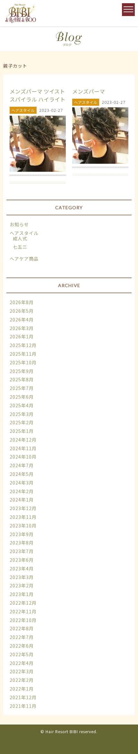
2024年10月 (23, 456)
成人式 (20, 238)
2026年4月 (22, 319)
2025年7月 (22, 388)
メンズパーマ (88, 91)
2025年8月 (22, 379)
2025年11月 (23, 354)
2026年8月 (22, 302)
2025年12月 (23, 345)
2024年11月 (23, 448)
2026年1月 (22, 336)
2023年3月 (22, 577)
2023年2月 (22, 585)
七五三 (20, 247)
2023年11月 (23, 517)
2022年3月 (22, 671)
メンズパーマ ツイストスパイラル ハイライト (37, 95)
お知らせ (19, 224)
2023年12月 (23, 508)
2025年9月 (22, 371)
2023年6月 (22, 560)
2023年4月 (22, 568)
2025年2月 (22, 422)
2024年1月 (22, 499)
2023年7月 (22, 551)
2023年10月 (23, 525)
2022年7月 (22, 637)
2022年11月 (23, 611)
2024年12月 (23, 439)
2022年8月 (22, 628)
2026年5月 (22, 311)
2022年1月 (22, 688)
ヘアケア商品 (24, 258)
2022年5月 (22, 654)
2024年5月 (22, 474)
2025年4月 (22, 405)
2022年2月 (22, 680)
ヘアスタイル (24, 233)
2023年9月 (22, 534)
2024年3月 (22, 482)
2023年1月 (22, 594)
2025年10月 (23, 362)
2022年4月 (22, 663)
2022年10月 (23, 620)
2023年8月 (22, 542)
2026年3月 (22, 328)
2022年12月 (23, 603)
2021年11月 (23, 706)
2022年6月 (22, 645)
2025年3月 (22, 414)
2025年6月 (22, 397)
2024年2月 (22, 491)
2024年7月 (22, 465)
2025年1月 (22, 431)
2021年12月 (23, 697)
